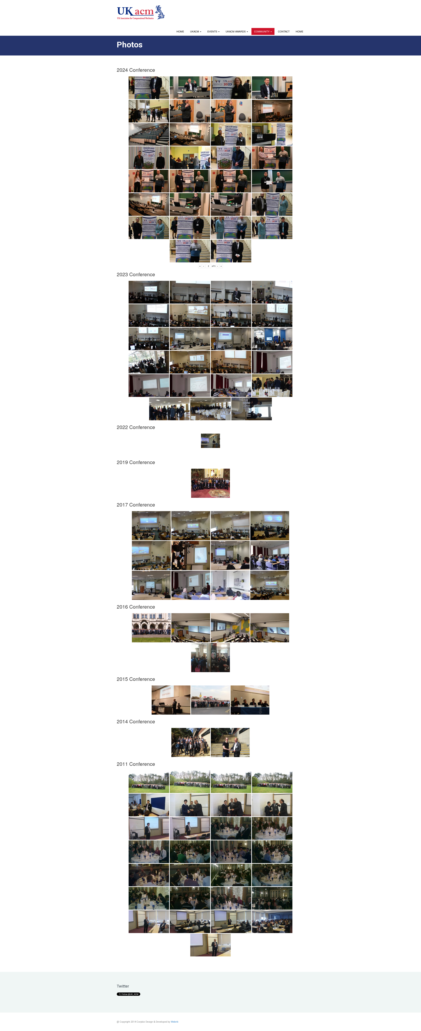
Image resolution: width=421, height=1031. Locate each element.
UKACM (195, 31)
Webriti (174, 1021)
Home (180, 31)
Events (212, 31)
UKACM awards (236, 31)
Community (262, 31)
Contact (284, 31)
